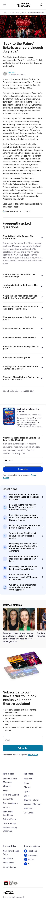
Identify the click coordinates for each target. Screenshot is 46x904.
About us (7, 786)
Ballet (26, 796)
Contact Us (8, 799)
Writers (6, 807)
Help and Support (11, 795)
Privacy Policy (33, 755)
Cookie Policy (9, 823)
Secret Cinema (9, 867)
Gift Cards (28, 813)
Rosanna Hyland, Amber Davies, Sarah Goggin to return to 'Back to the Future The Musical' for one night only (18, 637)
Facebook (32, 851)
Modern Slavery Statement (10, 829)
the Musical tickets (25, 204)
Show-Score (8, 863)
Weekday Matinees (33, 804)
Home (5, 13)
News (24, 13)
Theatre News (15, 13)
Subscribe (23, 469)
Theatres (28, 808)
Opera (27, 791)
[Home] (23, 5)
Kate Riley (11, 72)
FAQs (5, 790)
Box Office (8, 858)
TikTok (31, 859)
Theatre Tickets (31, 800)
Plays (26, 783)
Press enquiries (10, 803)
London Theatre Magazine (10, 780)
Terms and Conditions (8, 813)
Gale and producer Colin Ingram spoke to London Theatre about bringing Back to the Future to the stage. (22, 136)
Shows (27, 787)
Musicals (28, 779)
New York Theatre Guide (11, 852)
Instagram (32, 855)
